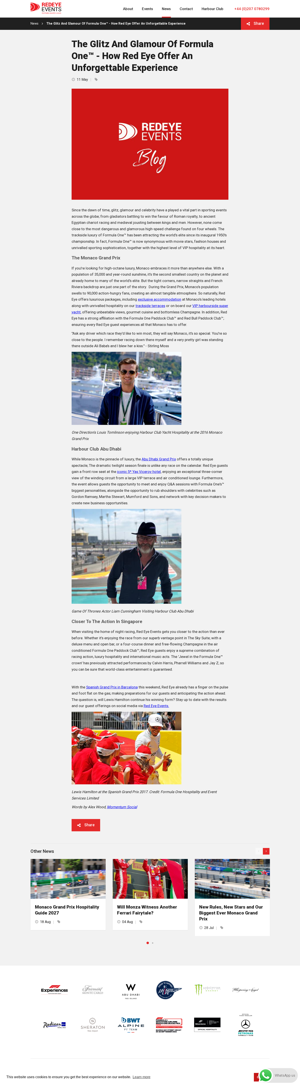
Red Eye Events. (156, 706)
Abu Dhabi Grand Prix (159, 459)
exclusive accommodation (159, 299)
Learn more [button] (141, 1077)
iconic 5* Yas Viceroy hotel (139, 471)
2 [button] (152, 943)
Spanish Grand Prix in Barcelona (112, 687)
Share (259, 23)
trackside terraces (150, 306)
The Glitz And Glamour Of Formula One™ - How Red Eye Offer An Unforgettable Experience (116, 23)
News (34, 23)
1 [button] (147, 943)
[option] (68, 894)
